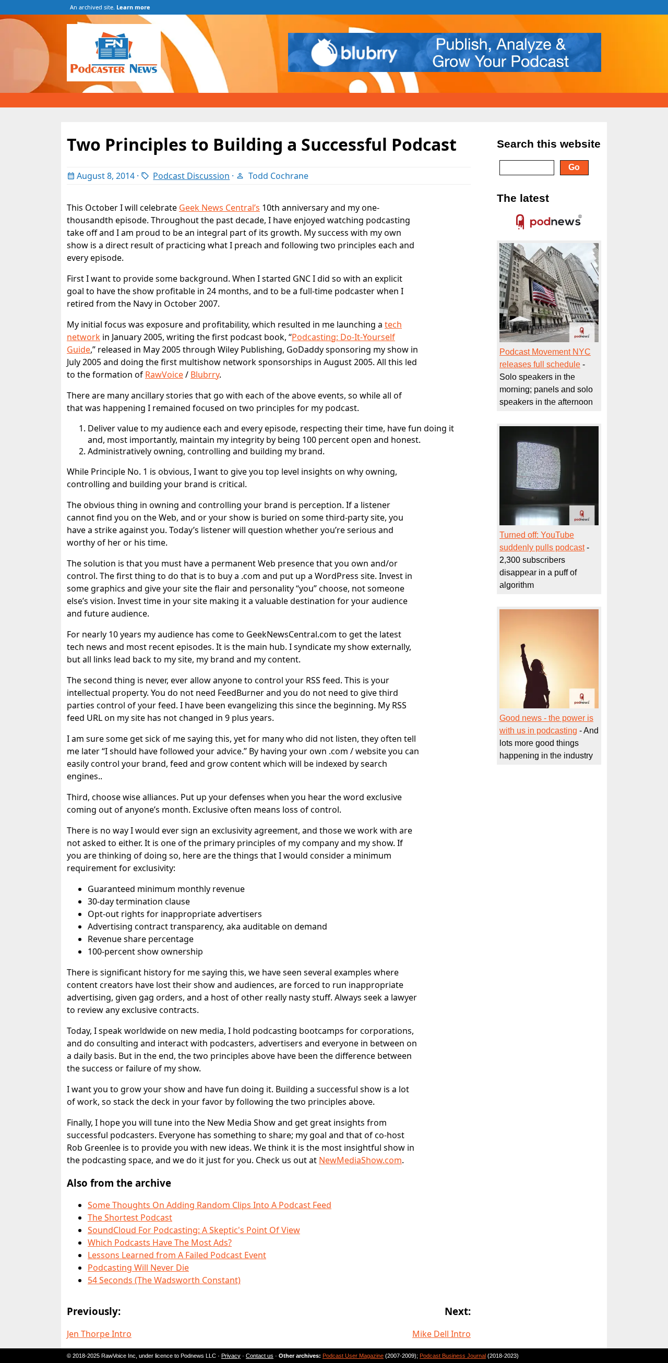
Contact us (259, 1356)
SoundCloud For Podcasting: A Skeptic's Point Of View (194, 1230)
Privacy (231, 1356)
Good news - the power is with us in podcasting (546, 724)
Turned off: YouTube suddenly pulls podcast (541, 541)
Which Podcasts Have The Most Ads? (160, 1242)
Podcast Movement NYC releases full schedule (545, 358)
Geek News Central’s (219, 207)
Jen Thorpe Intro (99, 1334)
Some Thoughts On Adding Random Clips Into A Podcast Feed (209, 1205)
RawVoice (164, 374)
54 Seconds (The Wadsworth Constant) (164, 1280)
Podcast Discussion (191, 176)
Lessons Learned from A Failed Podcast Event (177, 1255)
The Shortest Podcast (130, 1217)
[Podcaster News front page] (119, 78)
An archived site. (110, 7)
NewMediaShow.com (360, 1160)
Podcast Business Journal (453, 1356)
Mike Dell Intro (441, 1334)
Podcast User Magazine (353, 1356)
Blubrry (204, 374)
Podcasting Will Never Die (138, 1267)
